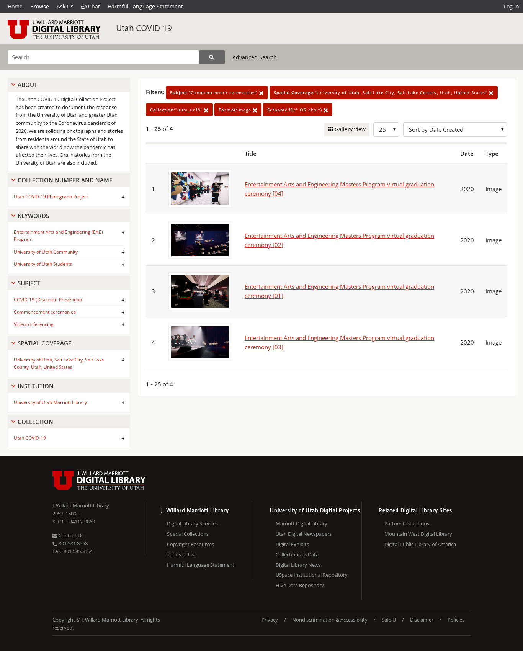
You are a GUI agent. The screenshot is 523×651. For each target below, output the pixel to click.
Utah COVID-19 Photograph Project (51, 196)
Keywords (33, 215)
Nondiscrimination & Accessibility (330, 619)
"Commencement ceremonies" (214, 92)
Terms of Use (181, 554)
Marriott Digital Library (301, 523)
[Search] (212, 57)
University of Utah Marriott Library (50, 402)
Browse (39, 6)
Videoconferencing (34, 324)
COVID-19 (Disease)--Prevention (48, 299)
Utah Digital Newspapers (304, 533)
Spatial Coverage (44, 343)
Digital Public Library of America (420, 544)
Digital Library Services (192, 523)
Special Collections (188, 533)
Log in (511, 6)
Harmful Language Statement (145, 6)
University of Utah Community (46, 252)
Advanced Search (254, 57)
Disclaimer (421, 619)
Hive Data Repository (300, 585)
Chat (93, 6)
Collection (35, 421)
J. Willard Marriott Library (80, 505)
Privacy (270, 619)
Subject (29, 283)
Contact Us (70, 535)
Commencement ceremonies (45, 312)
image (236, 110)
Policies (456, 619)
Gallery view (349, 129)
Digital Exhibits (292, 544)
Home (15, 6)
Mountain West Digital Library (418, 533)
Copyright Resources (190, 544)
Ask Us (65, 6)
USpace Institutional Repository (312, 574)
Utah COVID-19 (144, 28)
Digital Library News (298, 564)
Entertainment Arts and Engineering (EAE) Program (58, 235)
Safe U (389, 619)
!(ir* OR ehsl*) (295, 110)
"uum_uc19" (177, 110)
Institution (36, 386)
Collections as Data (297, 554)
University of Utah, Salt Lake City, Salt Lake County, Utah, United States (59, 363)
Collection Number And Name (65, 180)
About (27, 84)
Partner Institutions (406, 523)
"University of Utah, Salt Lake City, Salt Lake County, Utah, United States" (381, 92)
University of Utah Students (43, 264)
